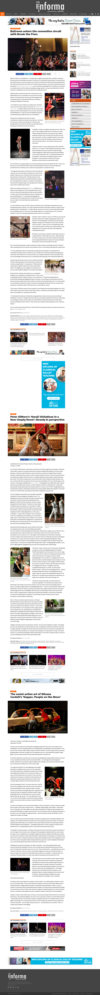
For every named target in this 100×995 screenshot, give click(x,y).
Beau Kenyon (23, 641)
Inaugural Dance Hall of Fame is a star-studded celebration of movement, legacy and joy (18, 345)
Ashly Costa (23, 315)
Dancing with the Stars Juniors (53, 316)
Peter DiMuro (35, 483)
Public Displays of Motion (53, 642)
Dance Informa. (25, 312)
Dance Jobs (75, 127)
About (69, 993)
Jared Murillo (43, 318)
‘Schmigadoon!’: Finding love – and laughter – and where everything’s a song (55, 668)
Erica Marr (21, 318)
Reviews (21, 643)
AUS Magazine (83, 14)
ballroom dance (32, 315)
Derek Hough (14, 318)
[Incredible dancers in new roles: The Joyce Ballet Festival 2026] (37, 665)
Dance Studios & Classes (79, 106)
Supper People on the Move (55, 911)
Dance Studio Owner (44, 14)
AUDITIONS (9, 14)
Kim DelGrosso (22, 319)
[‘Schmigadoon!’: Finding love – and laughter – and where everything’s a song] (56, 665)
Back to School (76, 109)
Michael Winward (31, 642)
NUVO (31, 188)
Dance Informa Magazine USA (59, 993)
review (17, 643)
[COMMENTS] (55, 73)
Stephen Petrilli (29, 643)
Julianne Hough (52, 318)
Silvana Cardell (42, 911)
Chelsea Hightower (23, 316)
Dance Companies (77, 124)
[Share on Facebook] (20, 73)
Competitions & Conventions (80, 103)
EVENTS (16, 14)
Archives (82, 993)
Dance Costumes (76, 115)
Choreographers (76, 121)
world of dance (20, 320)
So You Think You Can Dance (48, 319)
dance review (42, 641)
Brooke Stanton (32, 641)
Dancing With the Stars (37, 316)
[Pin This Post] (37, 73)
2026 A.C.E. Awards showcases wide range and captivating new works (18, 668)
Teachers (74, 118)
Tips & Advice (32, 14)
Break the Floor (42, 315)
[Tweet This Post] (28, 73)
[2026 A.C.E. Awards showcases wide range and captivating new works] (19, 665)
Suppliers (74, 112)
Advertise (65, 14)
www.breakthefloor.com (19, 309)
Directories (73, 14)
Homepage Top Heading (32, 318)
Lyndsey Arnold (31, 319)
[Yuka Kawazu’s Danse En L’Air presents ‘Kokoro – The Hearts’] (56, 341)
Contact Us (56, 14)
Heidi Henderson (51, 641)
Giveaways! (23, 14)
